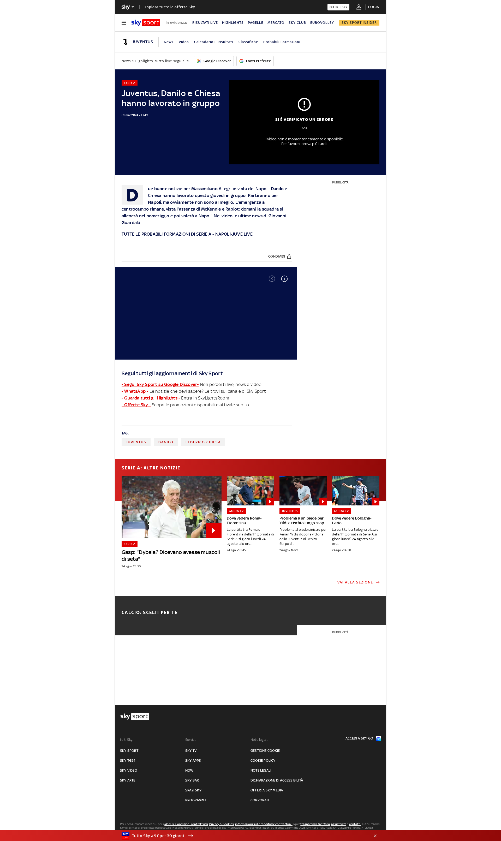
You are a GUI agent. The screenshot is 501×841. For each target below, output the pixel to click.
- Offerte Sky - (136, 404)
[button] (284, 279)
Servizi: (190, 740)
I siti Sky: (126, 740)
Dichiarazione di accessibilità (276, 780)
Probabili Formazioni (281, 42)
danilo (166, 442)
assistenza (338, 824)
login (373, 7)
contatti (355, 824)
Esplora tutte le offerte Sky (170, 7)
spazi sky (193, 790)
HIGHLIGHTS (233, 23)
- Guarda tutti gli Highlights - (151, 398)
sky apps (193, 760)
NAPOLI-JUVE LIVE (234, 234)
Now (189, 770)
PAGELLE (255, 23)
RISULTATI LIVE (205, 23)
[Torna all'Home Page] (145, 22)
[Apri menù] (124, 22)
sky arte (127, 780)
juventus (136, 442)
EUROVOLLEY (322, 23)
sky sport (129, 751)
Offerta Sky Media (266, 790)
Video (184, 42)
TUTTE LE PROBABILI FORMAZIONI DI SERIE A (166, 234)
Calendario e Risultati (213, 42)
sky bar (192, 780)
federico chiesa (203, 442)
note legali (260, 770)
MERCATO (275, 23)
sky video (128, 770)
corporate (260, 800)
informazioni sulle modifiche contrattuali (264, 824)
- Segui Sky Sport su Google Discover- (160, 384)
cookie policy (263, 760)
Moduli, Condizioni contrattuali (186, 824)
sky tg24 (128, 760)
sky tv (190, 751)
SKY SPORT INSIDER (359, 23)
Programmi (195, 800)
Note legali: (259, 740)
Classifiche (248, 42)
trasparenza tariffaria (315, 824)
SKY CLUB (297, 23)
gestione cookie (265, 751)
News (169, 42)
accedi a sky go (359, 738)
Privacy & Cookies (221, 824)
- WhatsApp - (135, 391)
